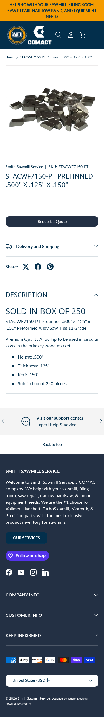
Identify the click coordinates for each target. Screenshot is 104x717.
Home (10, 57)
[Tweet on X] (26, 266)
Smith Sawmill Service (24, 166)
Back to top (52, 444)
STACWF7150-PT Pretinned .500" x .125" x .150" (56, 57)
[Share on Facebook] (38, 266)
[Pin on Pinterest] (50, 266)
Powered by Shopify (18, 703)
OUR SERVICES (26, 537)
